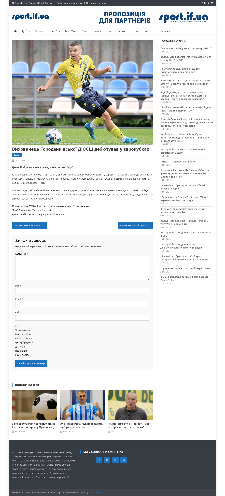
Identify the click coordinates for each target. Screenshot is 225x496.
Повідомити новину (96, 3)
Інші (146, 31)
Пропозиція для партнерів (69, 3)
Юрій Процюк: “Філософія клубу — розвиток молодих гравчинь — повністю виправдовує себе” (184, 137)
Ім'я (18, 285)
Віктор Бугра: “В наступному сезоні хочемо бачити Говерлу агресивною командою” (185, 82)
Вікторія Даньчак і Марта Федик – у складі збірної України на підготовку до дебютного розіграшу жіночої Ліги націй (186, 122)
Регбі (84, 31)
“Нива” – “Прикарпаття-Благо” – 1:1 (181, 161)
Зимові (122, 31)
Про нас (49, 3)
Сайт (18, 312)
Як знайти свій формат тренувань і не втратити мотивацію (182, 210)
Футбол (26, 31)
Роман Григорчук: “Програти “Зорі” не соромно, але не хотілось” (129, 425)
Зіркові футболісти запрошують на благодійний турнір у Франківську (34, 425)
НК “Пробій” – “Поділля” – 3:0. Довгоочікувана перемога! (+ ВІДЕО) (181, 246)
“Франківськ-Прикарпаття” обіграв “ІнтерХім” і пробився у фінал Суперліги (184, 258)
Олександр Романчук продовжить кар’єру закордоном (81, 425)
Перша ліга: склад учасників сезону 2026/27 (186, 48)
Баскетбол (54, 31)
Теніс (136, 31)
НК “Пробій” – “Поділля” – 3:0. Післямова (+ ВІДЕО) (185, 234)
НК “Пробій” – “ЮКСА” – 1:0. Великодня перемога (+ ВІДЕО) (183, 151)
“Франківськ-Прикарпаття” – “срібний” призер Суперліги (183, 187)
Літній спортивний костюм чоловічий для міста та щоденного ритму (185, 109)
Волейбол (70, 31)
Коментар (21, 253)
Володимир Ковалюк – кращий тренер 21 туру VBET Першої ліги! (185, 222)
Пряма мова (163, 31)
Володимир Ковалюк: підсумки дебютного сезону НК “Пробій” (185, 58)
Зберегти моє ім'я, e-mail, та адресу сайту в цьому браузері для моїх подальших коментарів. (24, 342)
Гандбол (96, 31)
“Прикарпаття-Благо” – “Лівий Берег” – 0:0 (185, 268)
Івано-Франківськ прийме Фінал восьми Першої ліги (184, 278)
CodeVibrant (94, 492)
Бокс (109, 31)
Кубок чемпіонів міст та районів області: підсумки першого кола (31, 225)
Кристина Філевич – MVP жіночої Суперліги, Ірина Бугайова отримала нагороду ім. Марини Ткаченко (186, 173)
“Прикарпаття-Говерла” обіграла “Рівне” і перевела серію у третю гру (184, 199)
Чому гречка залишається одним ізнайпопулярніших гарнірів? (180, 70)
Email (19, 299)
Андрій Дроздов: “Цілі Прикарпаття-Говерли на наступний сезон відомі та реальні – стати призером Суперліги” (183, 95)
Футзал (39, 31)
